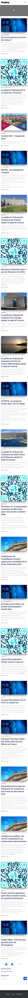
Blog (13, 994)
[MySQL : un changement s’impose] (14, 157)
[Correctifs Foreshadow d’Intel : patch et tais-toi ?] (14, 641)
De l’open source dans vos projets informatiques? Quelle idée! (12, 606)
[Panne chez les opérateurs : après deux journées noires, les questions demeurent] (14, 875)
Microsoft (3, 266)
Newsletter (19, 994)
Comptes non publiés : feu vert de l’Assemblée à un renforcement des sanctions (13, 839)
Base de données (5, 34)
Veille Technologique (6, 87)
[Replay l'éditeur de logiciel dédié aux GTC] (6, 2)
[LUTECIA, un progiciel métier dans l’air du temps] (14, 389)
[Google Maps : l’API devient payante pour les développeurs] (14, 927)
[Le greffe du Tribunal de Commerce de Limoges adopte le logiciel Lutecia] (14, 301)
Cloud (2, 890)
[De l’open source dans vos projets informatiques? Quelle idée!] (14, 592)
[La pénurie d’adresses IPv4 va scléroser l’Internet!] (14, 72)
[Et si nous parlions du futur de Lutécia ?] (14, 25)
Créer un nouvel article (6, 971)
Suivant (19, 964)
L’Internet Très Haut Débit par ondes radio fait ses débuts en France (12, 741)
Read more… (23, 51)
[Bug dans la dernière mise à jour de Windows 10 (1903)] (14, 251)
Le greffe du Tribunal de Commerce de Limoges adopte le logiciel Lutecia (12, 318)
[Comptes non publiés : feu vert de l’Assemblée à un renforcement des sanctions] (14, 823)
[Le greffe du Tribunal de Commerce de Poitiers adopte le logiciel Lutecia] (14, 203)
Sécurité (3, 656)
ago (6, 53)
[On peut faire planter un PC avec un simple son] (14, 688)
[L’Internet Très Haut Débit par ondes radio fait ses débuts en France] (14, 727)
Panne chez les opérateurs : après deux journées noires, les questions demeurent (13, 895)
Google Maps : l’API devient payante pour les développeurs (13, 942)
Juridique (3, 553)
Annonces (3, 133)
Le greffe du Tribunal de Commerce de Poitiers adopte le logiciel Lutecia (12, 220)
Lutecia (3, 398)
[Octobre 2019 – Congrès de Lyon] (14, 122)
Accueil (7, 994)
